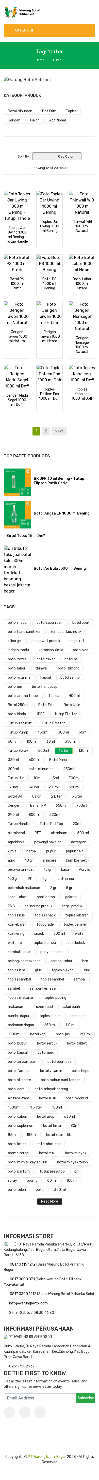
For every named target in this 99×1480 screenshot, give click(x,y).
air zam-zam (18, 1098)
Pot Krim (49, 111)
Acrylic (84, 869)
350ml (70, 741)
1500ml (14, 1107)
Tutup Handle (19, 824)
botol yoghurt (77, 1098)
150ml (43, 732)
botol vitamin (51, 1071)
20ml (77, 824)
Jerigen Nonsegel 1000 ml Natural (82, 345)
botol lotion (17, 1144)
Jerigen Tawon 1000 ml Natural (17, 336)
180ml (57, 1107)
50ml (83, 732)
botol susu (47, 1098)
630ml (69, 1116)
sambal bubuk (19, 952)
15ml (55, 778)
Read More (49, 1201)
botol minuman (41, 769)
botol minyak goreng (51, 1089)
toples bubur (49, 1016)
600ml (34, 760)
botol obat (81, 622)
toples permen (75, 924)
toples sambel (52, 979)
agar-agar (78, 1016)
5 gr (69, 888)
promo (32, 1180)
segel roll (77, 641)
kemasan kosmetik (66, 632)
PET (38, 833)
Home (40, 60)
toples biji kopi (63, 970)
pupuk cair (74, 851)
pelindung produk (38, 906)
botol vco (80, 650)
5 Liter (77, 796)
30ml (50, 741)
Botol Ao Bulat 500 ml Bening (60, 568)
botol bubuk (17, 1043)
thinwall (41, 668)
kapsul (45, 677)
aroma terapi (18, 1153)
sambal (80, 979)
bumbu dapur (18, 1016)
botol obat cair (59, 1062)
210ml (53, 787)
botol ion (15, 686)
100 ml (72, 1180)
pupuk (51, 851)
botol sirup (45, 1116)
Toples (53, 696)
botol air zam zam (23, 1062)
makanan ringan (21, 1025)
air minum (59, 833)
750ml (81, 805)
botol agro (16, 1089)
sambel (14, 988)
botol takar (46, 659)
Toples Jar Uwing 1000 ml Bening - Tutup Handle (17, 235)
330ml (13, 760)
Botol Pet (46, 705)
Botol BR (15, 796)
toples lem (16, 970)
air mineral (16, 833)
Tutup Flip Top (65, 714)
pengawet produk (45, 641)
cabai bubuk (75, 943)
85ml (12, 1135)
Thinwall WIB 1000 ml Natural (82, 226)
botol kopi (38, 1034)
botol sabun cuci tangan (60, 1080)
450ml (68, 769)
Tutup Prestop (53, 723)
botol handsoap (44, 686)
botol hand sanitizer (24, 632)
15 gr (48, 869)
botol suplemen (20, 1126)
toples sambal (19, 979)
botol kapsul (18, 1052)
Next (59, 431)
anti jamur (66, 879)
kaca (65, 869)
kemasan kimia (51, 650)
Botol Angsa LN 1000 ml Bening (62, 513)
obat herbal (46, 897)
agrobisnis (16, 842)
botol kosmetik (58, 1135)
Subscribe (86, 1398)
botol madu (17, 622)
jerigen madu (18, 650)
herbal (31, 851)
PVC (11, 906)
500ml (43, 751)
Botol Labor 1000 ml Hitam (82, 283)
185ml (31, 1135)
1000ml (14, 1034)
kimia (12, 851)
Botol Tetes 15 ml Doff (25, 536)
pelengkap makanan (24, 961)
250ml (85, 1034)
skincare (49, 860)
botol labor (16, 668)
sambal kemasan (43, 988)
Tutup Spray (18, 751)
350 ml (60, 1190)
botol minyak (75, 1153)
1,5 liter (36, 1107)
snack (39, 933)
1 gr (45, 879)
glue (38, 970)
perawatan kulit (21, 869)
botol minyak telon (72, 1162)
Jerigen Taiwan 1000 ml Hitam (49, 336)
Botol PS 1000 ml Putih (17, 283)
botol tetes (17, 659)
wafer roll (15, 943)
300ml (63, 732)
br (76, 1171)
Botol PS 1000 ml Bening (49, 283)
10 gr (29, 860)
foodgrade (45, 924)
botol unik (46, 1052)
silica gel (15, 641)
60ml (12, 741)
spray (12, 1180)
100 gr (13, 879)
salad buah (71, 1007)
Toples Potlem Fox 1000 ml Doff (49, 394)
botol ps (71, 659)
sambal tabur (61, 961)
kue (87, 970)
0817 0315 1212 (23, 1264)
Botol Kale (72, 705)
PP (30, 879)
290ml (13, 815)
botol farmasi (19, 1071)
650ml (61, 805)
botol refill (47, 1153)
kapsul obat (17, 897)
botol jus (63, 1034)
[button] (11, 80)
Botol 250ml (18, 705)
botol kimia (17, 714)
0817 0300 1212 (23, 1294)
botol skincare (19, 1080)
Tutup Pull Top (51, 824)
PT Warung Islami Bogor (47, 1457)
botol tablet (77, 1043)
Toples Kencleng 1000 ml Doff (82, 394)
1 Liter (64, 751)
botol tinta (52, 1126)
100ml (31, 741)
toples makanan (21, 997)
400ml (74, 696)
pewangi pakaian (47, 842)
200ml (13, 769)
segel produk (72, 906)
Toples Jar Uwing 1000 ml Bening (49, 226)
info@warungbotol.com (28, 1303)
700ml (74, 778)
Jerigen (14, 805)
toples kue (16, 915)
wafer (80, 933)
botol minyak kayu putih (27, 1162)
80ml (75, 1126)
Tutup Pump (18, 732)
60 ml (52, 1180)
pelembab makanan (24, 888)
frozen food (43, 1007)
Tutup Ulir (16, 778)
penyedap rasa (52, 952)
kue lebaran (17, 924)
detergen (78, 842)
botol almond (68, 668)
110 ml (70, 1025)
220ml (54, 815)
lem (85, 961)
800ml (34, 815)
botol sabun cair (50, 622)
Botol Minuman (20, 111)
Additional (57, 120)
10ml (37, 778)
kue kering (16, 933)
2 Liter (56, 796)
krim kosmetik (77, 860)
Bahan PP (38, 805)
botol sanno (70, 677)
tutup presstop (52, 1171)
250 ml (50, 1025)
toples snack (45, 915)
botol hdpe (80, 1071)
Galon (36, 796)
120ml (13, 787)
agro (11, 860)
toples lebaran (77, 915)
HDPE (40, 714)
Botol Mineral (59, 760)
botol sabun (17, 1116)
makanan (15, 1007)
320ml (74, 787)
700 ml (59, 933)
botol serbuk (47, 1043)
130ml (83, 751)
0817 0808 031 (23, 1279)
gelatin (71, 897)
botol (40, 1190)
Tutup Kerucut (20, 723)
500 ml (83, 833)
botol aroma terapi (23, 696)
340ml (33, 787)
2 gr (53, 888)
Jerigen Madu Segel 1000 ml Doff (17, 400)
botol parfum (19, 1171)
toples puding (55, 997)
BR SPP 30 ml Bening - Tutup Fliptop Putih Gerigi (59, 480)
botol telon (17, 1190)
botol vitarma (19, 677)
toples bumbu (44, 943)
